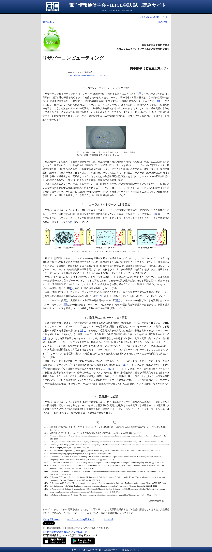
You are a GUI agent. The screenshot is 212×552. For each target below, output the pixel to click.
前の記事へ (48, 22)
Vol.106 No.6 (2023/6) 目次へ (154, 17)
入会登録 (108, 519)
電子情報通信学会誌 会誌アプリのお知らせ (65, 532)
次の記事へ (163, 22)
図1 (158, 101)
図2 (155, 214)
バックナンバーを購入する (80, 519)
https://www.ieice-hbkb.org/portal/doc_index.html (87, 75)
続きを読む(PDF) (51, 519)
